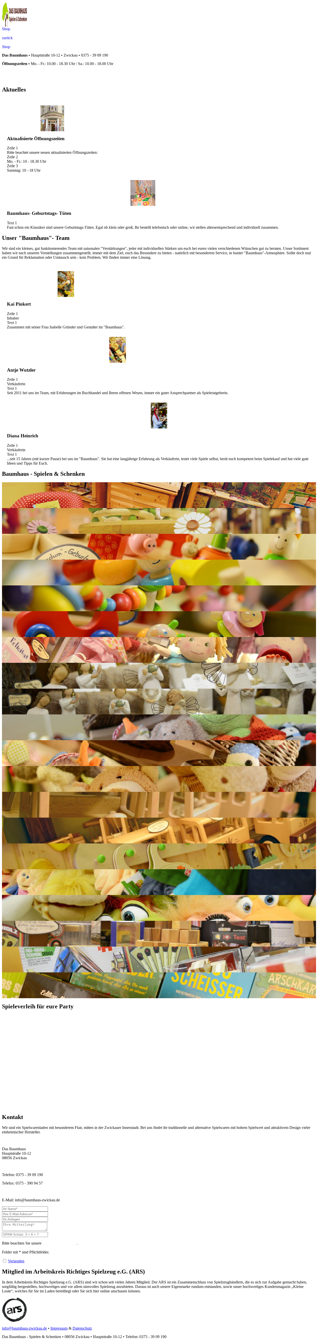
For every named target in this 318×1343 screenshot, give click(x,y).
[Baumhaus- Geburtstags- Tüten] (143, 193)
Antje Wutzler (21, 370)
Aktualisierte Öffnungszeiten (36, 138)
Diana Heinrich (22, 435)
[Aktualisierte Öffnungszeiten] (52, 118)
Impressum (59, 1328)
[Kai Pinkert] (66, 284)
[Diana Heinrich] (159, 415)
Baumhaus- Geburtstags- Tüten (39, 213)
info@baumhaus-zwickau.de (24, 1328)
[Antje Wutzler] (117, 349)
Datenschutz (82, 1328)
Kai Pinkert (19, 304)
